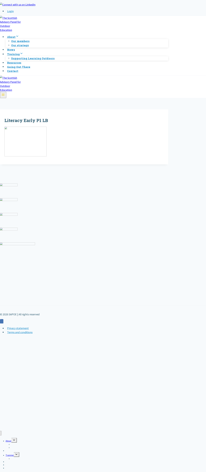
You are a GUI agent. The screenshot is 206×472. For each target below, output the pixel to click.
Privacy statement (18, 328)
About (8, 440)
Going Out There (18, 66)
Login (10, 11)
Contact (12, 71)
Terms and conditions (20, 332)
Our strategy (20, 45)
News (11, 49)
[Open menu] (3, 95)
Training (10, 455)
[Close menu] (1, 433)
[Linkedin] (1, 321)
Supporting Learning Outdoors (33, 58)
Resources (14, 62)
